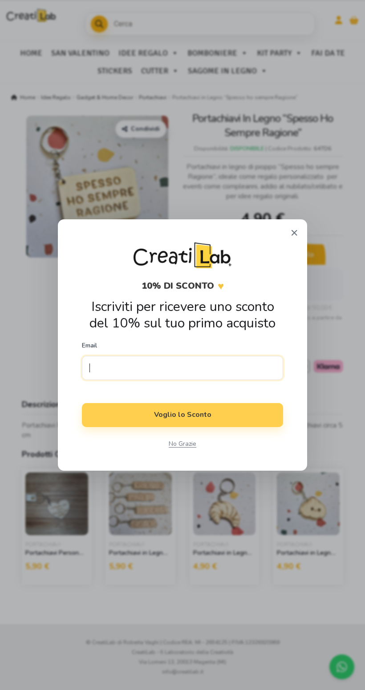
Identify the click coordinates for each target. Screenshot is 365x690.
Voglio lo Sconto (182, 415)
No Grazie (182, 444)
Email (89, 346)
